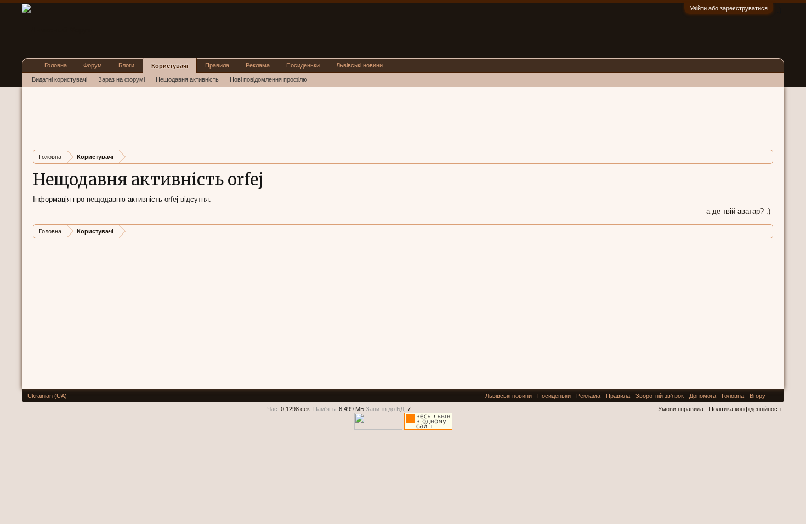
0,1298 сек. (296, 409)
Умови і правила (680, 409)
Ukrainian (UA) (47, 395)
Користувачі (169, 65)
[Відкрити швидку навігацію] (766, 156)
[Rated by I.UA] (378, 427)
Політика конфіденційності (745, 409)
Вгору (757, 395)
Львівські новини (359, 65)
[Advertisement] (232, 116)
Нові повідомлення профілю (268, 79)
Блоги (126, 65)
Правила (217, 65)
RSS (775, 396)
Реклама (258, 65)
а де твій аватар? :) (738, 211)
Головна (55, 65)
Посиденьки (303, 65)
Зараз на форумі (121, 79)
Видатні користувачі (59, 79)
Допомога (702, 395)
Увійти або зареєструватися (729, 8)
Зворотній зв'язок (659, 395)
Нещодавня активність (187, 79)
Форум (92, 65)
